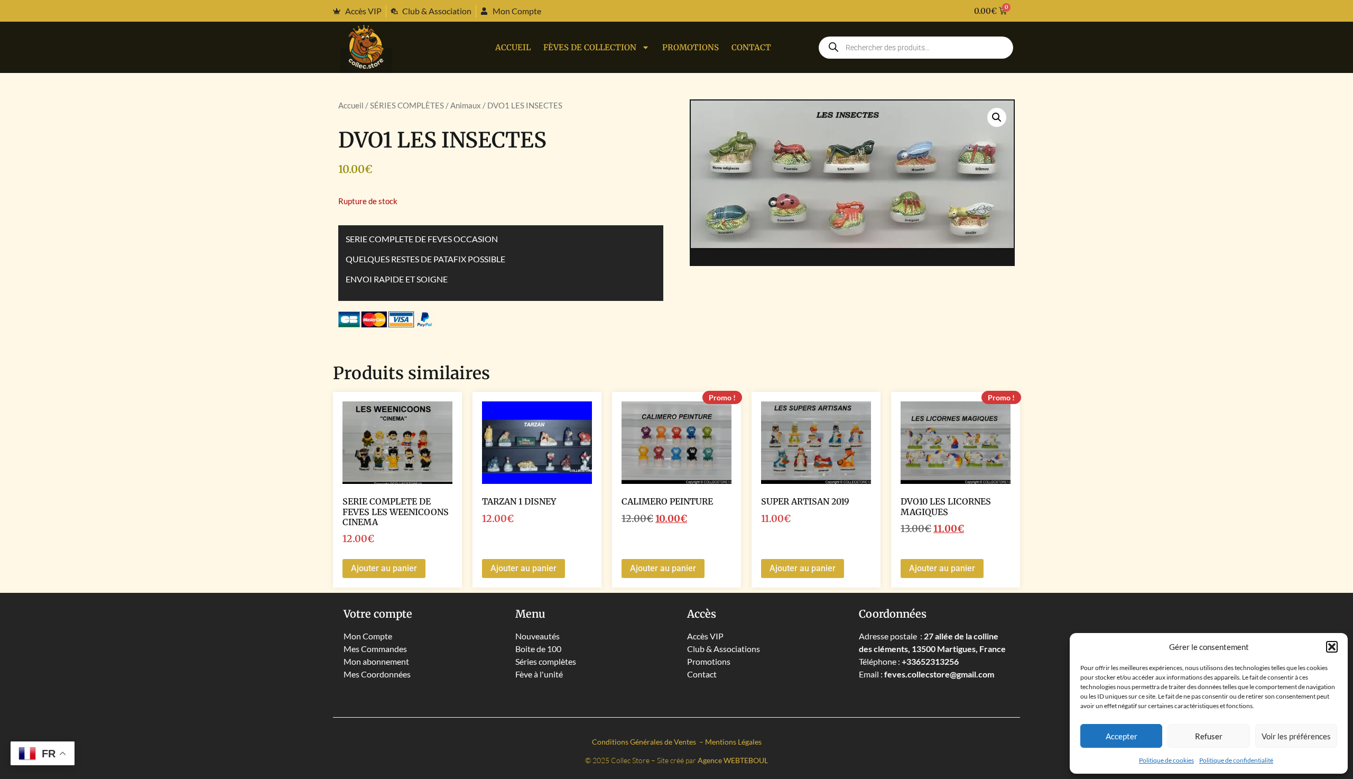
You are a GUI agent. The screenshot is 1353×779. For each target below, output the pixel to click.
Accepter (1121, 736)
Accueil (513, 47)
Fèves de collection (589, 47)
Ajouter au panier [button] (384, 568)
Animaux (465, 105)
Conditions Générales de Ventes (645, 741)
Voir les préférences (1296, 736)
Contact (751, 47)
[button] (1332, 646)
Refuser (1208, 736)
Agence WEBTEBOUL (733, 760)
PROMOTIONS (690, 47)
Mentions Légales (733, 741)
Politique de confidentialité (1236, 760)
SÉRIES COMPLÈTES (407, 105)
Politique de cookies (1166, 760)
